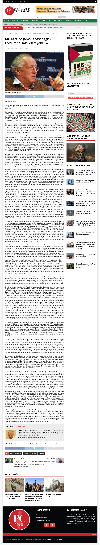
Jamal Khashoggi (30, 453)
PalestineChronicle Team (55, 539)
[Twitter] (95, 1)
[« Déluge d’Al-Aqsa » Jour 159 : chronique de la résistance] (14, 485)
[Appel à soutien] (65, 12)
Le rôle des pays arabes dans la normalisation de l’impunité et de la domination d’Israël (34, 497)
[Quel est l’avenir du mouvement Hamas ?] (70, 235)
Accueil (6, 20)
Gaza (49, 20)
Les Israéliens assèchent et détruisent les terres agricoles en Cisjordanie (85, 172)
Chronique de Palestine (43, 444)
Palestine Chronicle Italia (43, 520)
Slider (26, 48)
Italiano (22, 1)
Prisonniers (79, 20)
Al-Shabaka (35, 20)
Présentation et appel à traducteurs (45, 24)
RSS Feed (93, 534)
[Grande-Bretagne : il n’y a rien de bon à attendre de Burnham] (70, 266)
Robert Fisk (12, 101)
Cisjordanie (58, 20)
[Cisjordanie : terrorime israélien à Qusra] (70, 256)
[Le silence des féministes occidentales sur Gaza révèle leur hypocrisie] (70, 203)
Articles (15, 20)
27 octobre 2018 (12, 48)
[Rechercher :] (87, 28)
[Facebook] (92, 1)
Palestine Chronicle (41, 517)
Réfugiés (68, 20)
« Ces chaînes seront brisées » (13, 24)
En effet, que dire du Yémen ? (53, 495)
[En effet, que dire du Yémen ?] (55, 485)
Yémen (42, 453)
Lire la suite (81, 523)
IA (86, 20)
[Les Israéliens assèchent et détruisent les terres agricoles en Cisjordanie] (70, 172)
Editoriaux (24, 20)
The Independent (20, 444)
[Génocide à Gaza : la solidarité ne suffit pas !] (70, 213)
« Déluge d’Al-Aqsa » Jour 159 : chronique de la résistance (13, 496)
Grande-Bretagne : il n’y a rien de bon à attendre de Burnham (85, 266)
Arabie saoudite (15, 453)
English (14, 1)
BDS (43, 20)
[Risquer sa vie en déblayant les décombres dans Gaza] (70, 182)
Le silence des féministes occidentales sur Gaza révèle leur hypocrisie (85, 203)
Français (6, 1)
